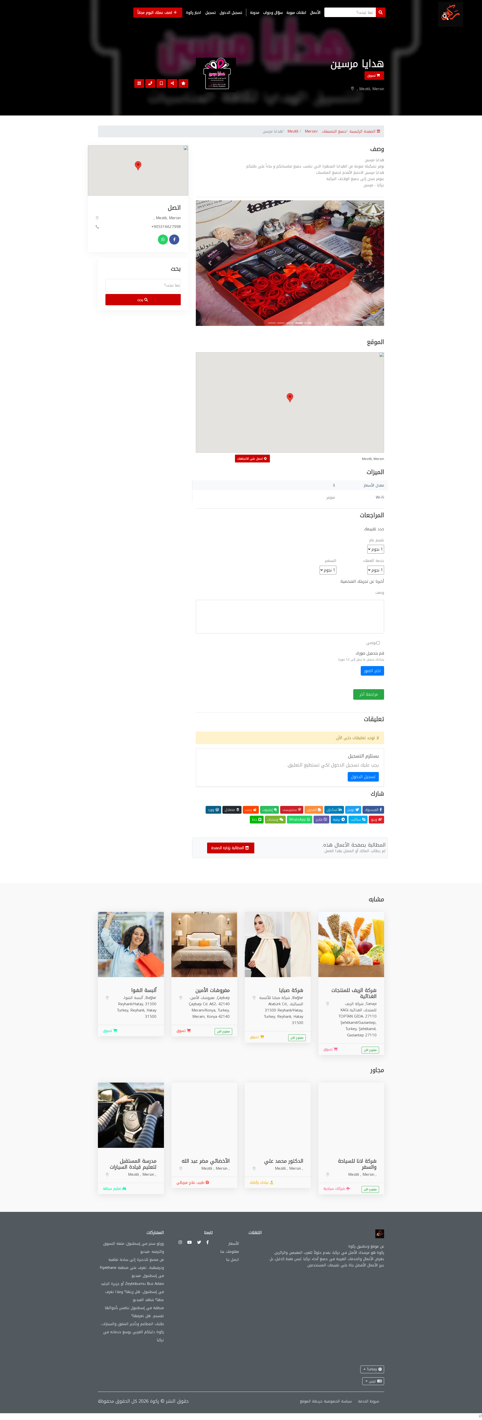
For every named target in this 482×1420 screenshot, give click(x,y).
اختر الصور (372, 671)
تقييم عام (376, 540)
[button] (210, 263)
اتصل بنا (232, 1259)
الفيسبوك (372, 809)
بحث (140, 300)
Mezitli (292, 131)
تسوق (372, 75)
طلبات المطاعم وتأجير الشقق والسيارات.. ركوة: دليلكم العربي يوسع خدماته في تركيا (132, 1331)
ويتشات (273, 819)
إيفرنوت (268, 809)
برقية (337, 819)
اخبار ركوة (193, 12)
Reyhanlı (284, 1016)
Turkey (372, 1369)
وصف (379, 593)
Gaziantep (355, 1035)
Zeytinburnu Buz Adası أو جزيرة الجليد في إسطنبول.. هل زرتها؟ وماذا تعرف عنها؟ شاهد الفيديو (132, 1291)
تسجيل (210, 12)
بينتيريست (290, 809)
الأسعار (233, 1243)
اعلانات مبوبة (296, 12)
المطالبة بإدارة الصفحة (228, 848)
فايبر (320, 819)
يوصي (371, 643)
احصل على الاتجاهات (250, 458)
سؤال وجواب (273, 12)
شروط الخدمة (368, 1401)
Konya (212, 1016)
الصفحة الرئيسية (363, 131)
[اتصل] (150, 83)
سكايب (356, 819)
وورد (211, 809)
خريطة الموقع (311, 1401)
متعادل (230, 809)
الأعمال (315, 12)
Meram (198, 1016)
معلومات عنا (229, 1251)
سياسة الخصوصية (338, 1401)
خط (255, 819)
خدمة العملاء (373, 561)
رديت (249, 809)
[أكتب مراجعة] (183, 83)
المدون (312, 809)
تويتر (351, 809)
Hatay (298, 1016)
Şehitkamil (367, 1028)
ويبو (374, 819)
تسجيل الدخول (231, 12)
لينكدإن (333, 809)
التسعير (330, 561)
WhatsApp (298, 819)
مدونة (254, 12)
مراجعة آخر (368, 694)
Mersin (311, 131)
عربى (372, 1381)
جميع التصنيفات (334, 131)
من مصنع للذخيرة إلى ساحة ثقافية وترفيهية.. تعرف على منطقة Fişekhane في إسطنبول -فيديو (132, 1267)
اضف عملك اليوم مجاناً (155, 12)
